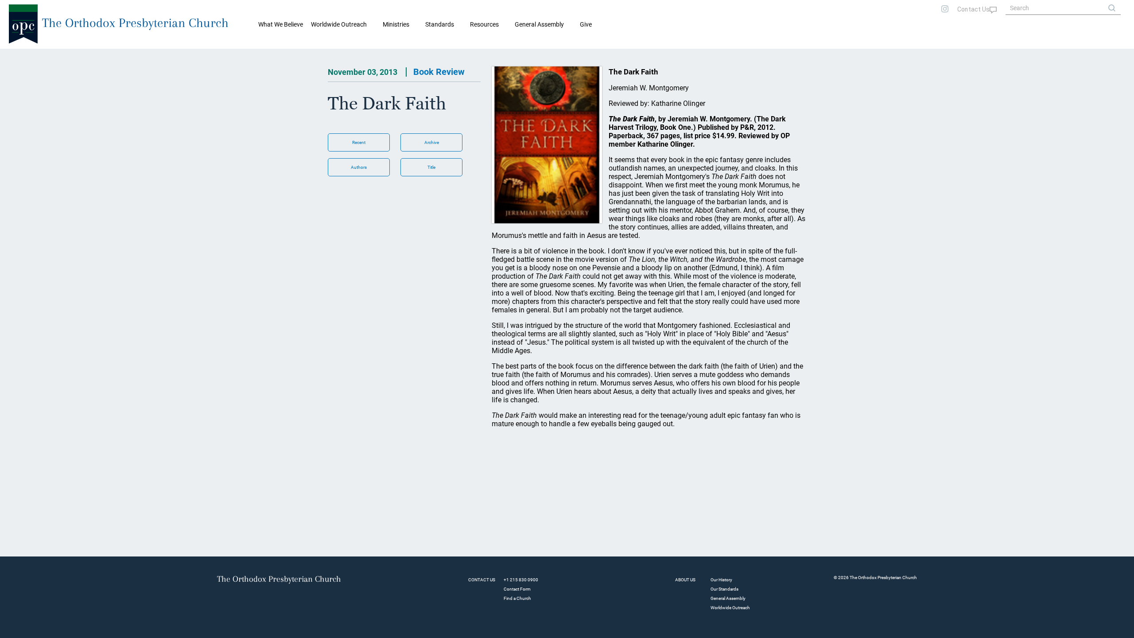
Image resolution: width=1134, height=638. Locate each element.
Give (586, 24)
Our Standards (724, 589)
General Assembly (539, 24)
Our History (721, 579)
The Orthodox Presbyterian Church (135, 23)
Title (431, 167)
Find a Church (517, 598)
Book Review (439, 71)
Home (18, 56)
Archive (431, 142)
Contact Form (517, 589)
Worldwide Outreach (730, 607)
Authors (359, 167)
